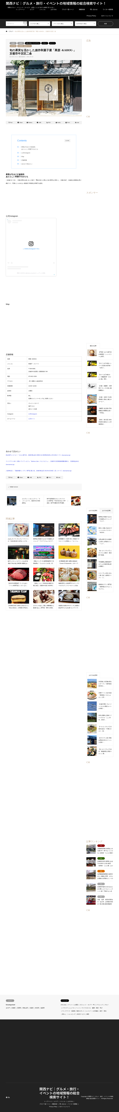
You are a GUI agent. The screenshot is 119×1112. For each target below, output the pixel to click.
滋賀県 (43, 1008)
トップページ (20, 9)
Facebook (6, 1097)
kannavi (16, 487)
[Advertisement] (44, 201)
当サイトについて (107, 16)
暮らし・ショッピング (68, 1014)
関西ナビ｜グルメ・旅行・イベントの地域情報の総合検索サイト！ (59, 1092)
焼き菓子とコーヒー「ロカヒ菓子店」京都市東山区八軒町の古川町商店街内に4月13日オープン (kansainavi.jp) (38, 455)
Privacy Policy (91, 16)
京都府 (20, 43)
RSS (9, 1097)
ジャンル (42, 9)
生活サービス (81, 1014)
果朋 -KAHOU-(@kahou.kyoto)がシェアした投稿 (31, 273)
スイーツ (52, 43)
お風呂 (76, 1004)
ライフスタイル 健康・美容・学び (92, 1008)
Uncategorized (10, 1004)
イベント (70, 1004)
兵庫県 (19, 1008)
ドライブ (64, 1008)
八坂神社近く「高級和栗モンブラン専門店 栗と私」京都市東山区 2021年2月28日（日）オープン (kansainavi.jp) (38, 470)
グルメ (44, 43)
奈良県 (37, 1008)
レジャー (88, 1011)
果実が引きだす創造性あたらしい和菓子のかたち (29, 148)
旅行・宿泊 (103, 1011)
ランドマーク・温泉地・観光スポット (73, 1011)
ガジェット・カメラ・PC (87, 1004)
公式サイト (31, 418)
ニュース (71, 1008)
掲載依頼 (82, 9)
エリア (32, 9)
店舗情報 (24, 160)
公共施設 (95, 1011)
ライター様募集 (108, 9)
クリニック (99, 1004)
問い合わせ (94, 9)
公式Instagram (25, 153)
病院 (87, 1014)
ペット (78, 1008)
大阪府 (31, 1008)
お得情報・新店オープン (24, 46)
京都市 (13, 43)
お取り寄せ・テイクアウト (32, 43)
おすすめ (54, 9)
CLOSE (67, 140)
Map (22, 156)
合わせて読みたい (27, 164)
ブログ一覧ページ (68, 9)
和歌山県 (25, 1008)
